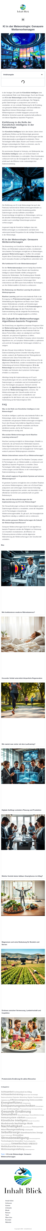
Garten (7, 1205)
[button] (23, 19)
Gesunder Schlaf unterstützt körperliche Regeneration (22, 678)
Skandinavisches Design (31, 1133)
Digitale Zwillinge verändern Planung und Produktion (21, 810)
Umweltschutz (19, 1143)
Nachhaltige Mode (23, 1123)
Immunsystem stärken (13, 1117)
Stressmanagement (34, 1138)
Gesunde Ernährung (16, 1111)
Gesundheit (9, 1114)
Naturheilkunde (27, 1126)
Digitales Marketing (20, 1097)
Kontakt (8, 1220)
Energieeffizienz (11, 1102)
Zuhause (8, 1203)
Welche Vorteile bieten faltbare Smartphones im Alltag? (22, 876)
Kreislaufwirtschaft (31, 1117)
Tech (3, 1154)
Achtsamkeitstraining (12, 1094)
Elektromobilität (36, 1100)
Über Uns (8, 1217)
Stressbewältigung (15, 1138)
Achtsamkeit (7, 1092)
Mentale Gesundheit (33, 1121)
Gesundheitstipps (23, 1115)
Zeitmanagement (29, 1149)
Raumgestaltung (15, 1129)
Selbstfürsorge (10, 1132)
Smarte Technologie (6, 1135)
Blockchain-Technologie (30, 1094)
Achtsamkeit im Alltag (23, 1092)
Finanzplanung (25, 1109)
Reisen (7, 1213)
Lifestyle (8, 1208)
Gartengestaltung (36, 1109)
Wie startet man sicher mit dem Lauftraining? (18, 744)
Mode (7, 1210)
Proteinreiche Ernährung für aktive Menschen (19, 1079)
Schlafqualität (29, 1129)
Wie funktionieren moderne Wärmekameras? (18, 612)
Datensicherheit (7, 1097)
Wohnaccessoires (24, 1146)
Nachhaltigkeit (11, 1126)
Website (8, 1222)
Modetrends (7, 1123)
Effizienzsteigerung (19, 1100)
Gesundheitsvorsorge (37, 1115)
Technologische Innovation (12, 1141)
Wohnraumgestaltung (12, 1149)
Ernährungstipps (13, 1109)
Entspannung (26, 1103)
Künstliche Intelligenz (14, 1120)
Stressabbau (18, 1135)
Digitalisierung (5, 1100)
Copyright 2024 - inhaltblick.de (23, 1228)
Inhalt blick (9, 1201)
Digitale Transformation (35, 1097)
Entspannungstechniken (18, 1105)
